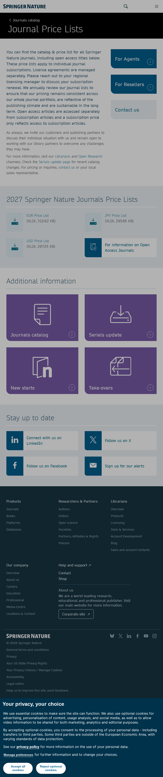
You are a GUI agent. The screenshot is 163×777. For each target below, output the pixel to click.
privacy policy (28, 747)
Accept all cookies (18, 768)
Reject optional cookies (51, 768)
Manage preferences (18, 754)
